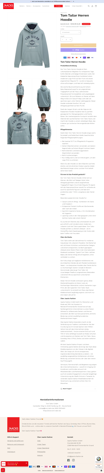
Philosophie (41, 452)
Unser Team (41, 444)
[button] (20, 6)
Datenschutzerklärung (47, 470)
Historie (40, 455)
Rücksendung (83, 26)
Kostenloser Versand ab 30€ (72, 26)
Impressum (11, 452)
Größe (62, 29)
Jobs (38, 441)
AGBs (39, 470)
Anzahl (62, 36)
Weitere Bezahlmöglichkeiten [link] (78, 53)
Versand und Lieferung (15, 441)
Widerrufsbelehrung (60, 470)
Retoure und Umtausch (15, 444)
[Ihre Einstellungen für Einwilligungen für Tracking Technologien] (101, 470)
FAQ (8, 448)
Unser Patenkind (43, 448)
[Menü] (101, 457)
